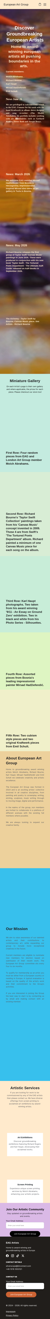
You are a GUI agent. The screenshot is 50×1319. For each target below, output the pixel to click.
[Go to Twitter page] (23, 1255)
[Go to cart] (39, 4)
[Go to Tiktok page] (17, 1255)
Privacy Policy (12, 1315)
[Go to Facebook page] (7, 1255)
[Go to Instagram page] (12, 1255)
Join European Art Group (25, 1234)
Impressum (10, 1311)
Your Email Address (14, 1221)
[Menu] (44, 4)
